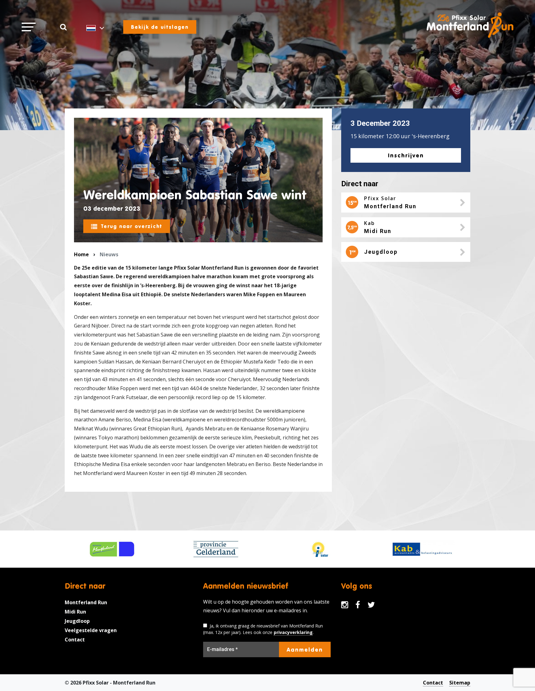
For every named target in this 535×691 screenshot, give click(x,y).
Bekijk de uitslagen (160, 27)
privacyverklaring (293, 632)
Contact (75, 639)
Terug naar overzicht (131, 226)
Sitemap (459, 682)
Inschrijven (406, 155)
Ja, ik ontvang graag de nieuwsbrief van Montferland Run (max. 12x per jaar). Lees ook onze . (263, 629)
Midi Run (75, 611)
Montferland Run (86, 602)
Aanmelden (305, 649)
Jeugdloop (77, 621)
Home (81, 254)
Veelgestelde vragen (91, 630)
